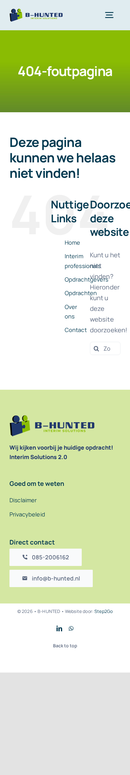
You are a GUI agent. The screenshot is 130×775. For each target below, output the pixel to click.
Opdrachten (81, 293)
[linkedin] (59, 628)
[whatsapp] (71, 628)
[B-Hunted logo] (36, 11)
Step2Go (103, 611)
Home (72, 242)
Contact (76, 330)
